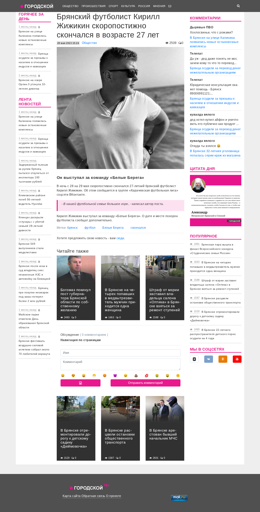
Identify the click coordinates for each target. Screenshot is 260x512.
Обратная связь (93, 496)
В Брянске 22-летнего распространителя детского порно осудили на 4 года (213, 334)
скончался (138, 227)
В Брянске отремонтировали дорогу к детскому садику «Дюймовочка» (215, 316)
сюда (120, 238)
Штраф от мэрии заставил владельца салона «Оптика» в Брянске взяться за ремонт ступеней (214, 285)
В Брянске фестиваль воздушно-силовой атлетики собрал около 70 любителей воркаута (34, 345)
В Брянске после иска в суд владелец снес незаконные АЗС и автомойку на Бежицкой (34, 270)
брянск (72, 227)
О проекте (113, 496)
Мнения (159, 6)
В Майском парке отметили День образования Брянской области (34, 319)
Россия (144, 6)
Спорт (113, 6)
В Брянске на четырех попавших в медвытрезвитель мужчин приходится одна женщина (215, 266)
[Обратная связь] (170, 6)
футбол (90, 227)
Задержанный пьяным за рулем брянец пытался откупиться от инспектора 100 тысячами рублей (34, 173)
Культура (128, 6)
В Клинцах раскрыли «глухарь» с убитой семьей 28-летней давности (31, 222)
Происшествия (94, 6)
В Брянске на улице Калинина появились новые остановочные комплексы (33, 36)
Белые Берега (113, 227)
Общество (70, 6)
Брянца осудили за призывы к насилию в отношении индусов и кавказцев (214, 103)
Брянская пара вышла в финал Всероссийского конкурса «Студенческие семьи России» (211, 249)
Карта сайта (72, 496)
